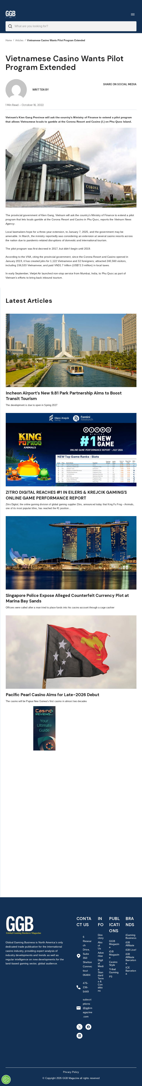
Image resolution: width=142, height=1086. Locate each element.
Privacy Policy (71, 1072)
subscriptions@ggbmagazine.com (87, 1008)
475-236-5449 (86, 987)
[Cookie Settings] (6, 1079)
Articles (19, 40)
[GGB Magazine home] (11, 14)
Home (9, 40)
